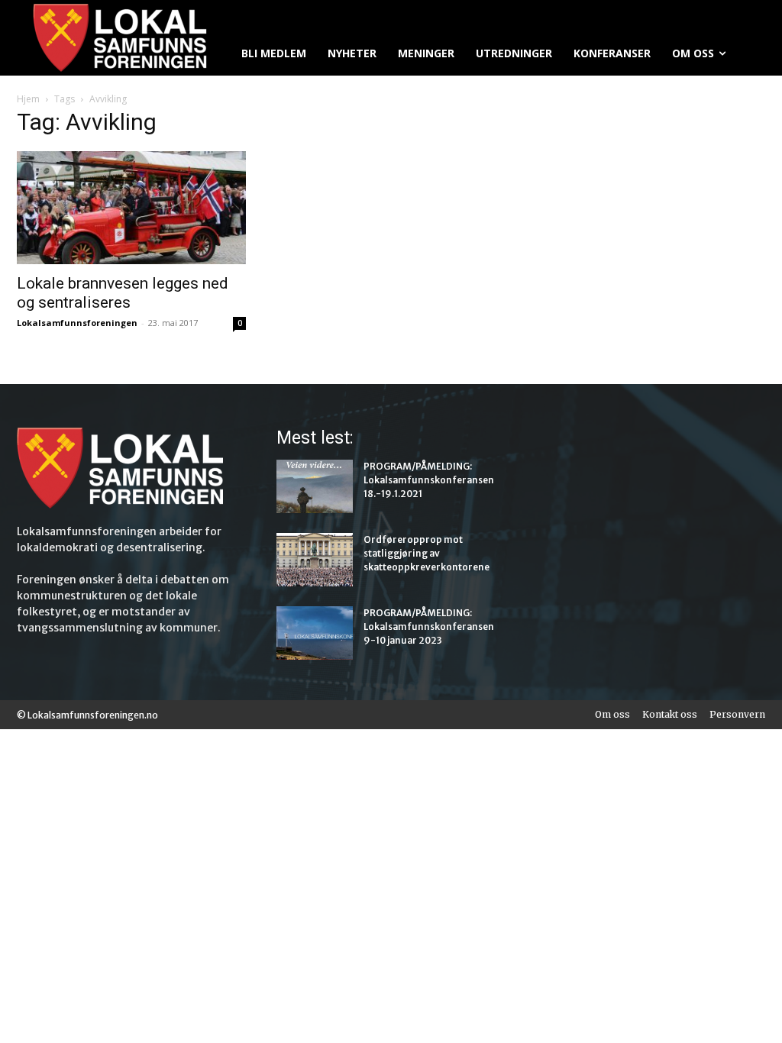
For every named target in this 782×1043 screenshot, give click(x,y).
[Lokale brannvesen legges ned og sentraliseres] (131, 207)
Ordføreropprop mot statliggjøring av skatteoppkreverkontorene (427, 553)
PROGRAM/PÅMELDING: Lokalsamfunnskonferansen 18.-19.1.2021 (429, 479)
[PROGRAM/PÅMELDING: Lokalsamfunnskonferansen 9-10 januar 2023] (314, 633)
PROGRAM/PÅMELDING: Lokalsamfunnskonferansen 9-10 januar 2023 (429, 626)
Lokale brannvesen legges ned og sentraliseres (122, 293)
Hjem (28, 98)
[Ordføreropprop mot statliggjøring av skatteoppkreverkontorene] (314, 559)
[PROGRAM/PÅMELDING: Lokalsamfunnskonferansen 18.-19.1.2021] (314, 486)
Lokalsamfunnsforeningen (77, 322)
